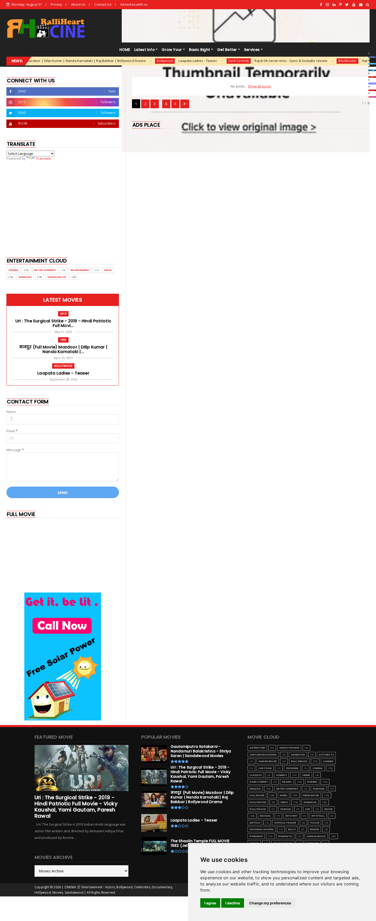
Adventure (257, 747)
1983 (63, 340)
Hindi (283, 795)
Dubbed (312, 781)
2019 (63, 313)
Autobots (326, 754)
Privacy (56, 4)
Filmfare (319, 788)
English (255, 788)
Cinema (13, 270)
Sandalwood (56, 277)
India (108, 270)
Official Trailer (285, 822)
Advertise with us (134, 4)
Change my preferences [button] (270, 903)
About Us (78, 4)
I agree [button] (210, 903)
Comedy (281, 775)
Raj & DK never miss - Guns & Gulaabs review (262, 60)
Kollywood (258, 809)
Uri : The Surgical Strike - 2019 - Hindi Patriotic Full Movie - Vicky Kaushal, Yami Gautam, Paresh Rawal (76, 806)
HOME (124, 49)
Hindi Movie (311, 795)
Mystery (291, 815)
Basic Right (199, 49)
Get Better (227, 49)
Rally (292, 829)
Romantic (285, 836)
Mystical (318, 815)
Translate (43, 158)
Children (292, 768)
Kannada (25, 277)
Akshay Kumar (289, 747)
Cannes (328, 761)
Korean (285, 809)
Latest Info (144, 49)
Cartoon (265, 768)
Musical (265, 815)
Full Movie (257, 795)
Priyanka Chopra (262, 829)
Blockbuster (318, 61)
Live (307, 809)
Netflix (255, 822)
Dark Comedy (210, 61)
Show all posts (259, 86)
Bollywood (136, 61)
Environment (80, 270)
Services (252, 49)
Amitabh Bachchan (263, 754)
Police (315, 822)
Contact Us (103, 4)
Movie (328, 809)
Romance (256, 836)
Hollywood (258, 802)
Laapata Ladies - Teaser (169, 60)
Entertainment (45, 270)
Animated (298, 754)
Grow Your (172, 49)
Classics (256, 775)
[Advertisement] (251, 167)
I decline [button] (232, 903)
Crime (306, 775)
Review (314, 829)
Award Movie (268, 761)
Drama (287, 781)
